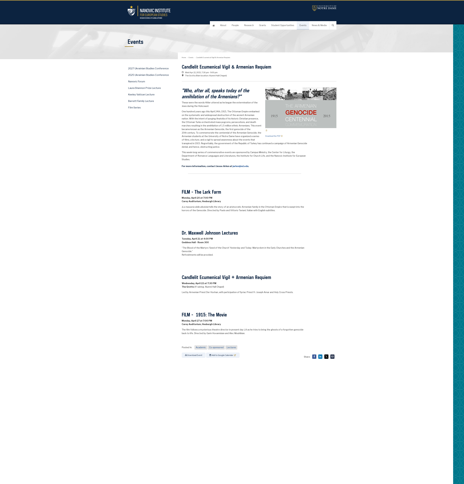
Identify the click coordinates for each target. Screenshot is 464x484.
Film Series (134, 107)
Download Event (194, 355)
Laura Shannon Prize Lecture (144, 88)
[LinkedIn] (320, 356)
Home (184, 57)
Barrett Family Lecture (141, 101)
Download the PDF (273, 136)
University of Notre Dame (324, 8)
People (235, 25)
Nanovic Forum (136, 81)
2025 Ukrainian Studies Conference (148, 75)
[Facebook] (314, 356)
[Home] (213, 25)
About (223, 25)
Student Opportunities (282, 25)
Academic (201, 347)
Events (302, 25)
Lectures (231, 347)
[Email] (332, 356)
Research (249, 25)
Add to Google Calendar (222, 355)
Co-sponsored (216, 347)
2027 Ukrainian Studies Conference (148, 68)
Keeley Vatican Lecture (141, 94)
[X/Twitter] (326, 356)
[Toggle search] (332, 25)
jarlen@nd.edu (240, 166)
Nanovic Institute (190, 12)
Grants (262, 25)
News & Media (319, 25)
